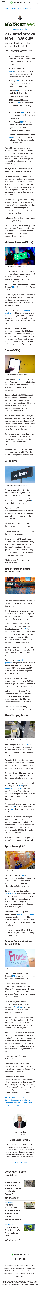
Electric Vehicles (20, 1103)
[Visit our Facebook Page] (15, 1258)
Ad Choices (8, 1271)
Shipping (16, 1105)
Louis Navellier (15, 1197)
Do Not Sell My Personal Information (23, 1271)
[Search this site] (36, 2)
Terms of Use (30, 1273)
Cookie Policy (8, 1273)
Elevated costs (10, 894)
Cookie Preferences (19, 1273)
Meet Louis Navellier (20, 29)
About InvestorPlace (10, 1265)
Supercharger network (13, 788)
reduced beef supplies (25, 914)
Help (33, 1265)
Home (6, 8)
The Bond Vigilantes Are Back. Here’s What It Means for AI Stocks (12, 1210)
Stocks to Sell (26, 8)
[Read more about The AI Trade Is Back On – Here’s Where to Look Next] (29, 1227)
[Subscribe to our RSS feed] (24, 1258)
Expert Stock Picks (15, 8)
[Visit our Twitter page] (20, 1258)
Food (30, 1103)
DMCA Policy (19, 1276)
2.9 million (18, 1007)
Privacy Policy (31, 1268)
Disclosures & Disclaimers (17, 1268)
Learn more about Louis (20, 1162)
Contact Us (27, 1265)
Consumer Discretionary (20, 1100)
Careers (6, 1268)
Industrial (8, 1105)
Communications (14, 1097)
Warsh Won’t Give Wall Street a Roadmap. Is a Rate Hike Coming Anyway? (13, 1188)
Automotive (9, 1103)
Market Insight (9, 1180)
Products (20, 1265)
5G (6, 1097)
